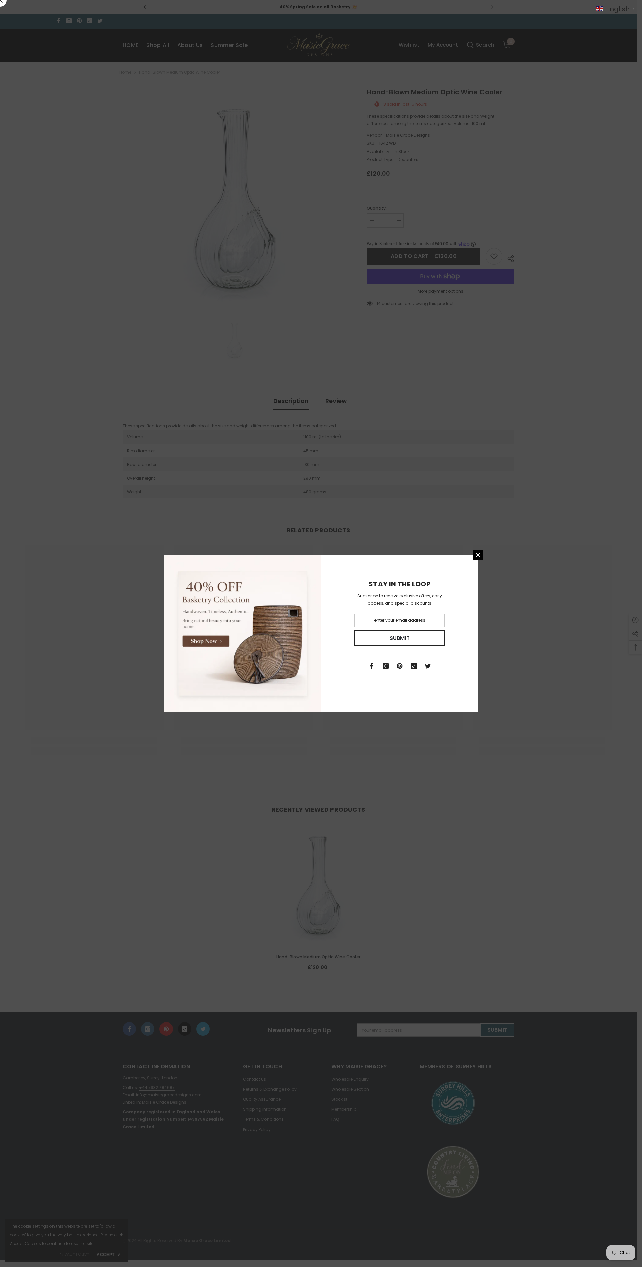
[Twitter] (428, 666)
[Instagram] (386, 666)
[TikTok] (414, 666)
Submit (400, 638)
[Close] (478, 555)
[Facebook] (371, 666)
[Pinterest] (400, 666)
